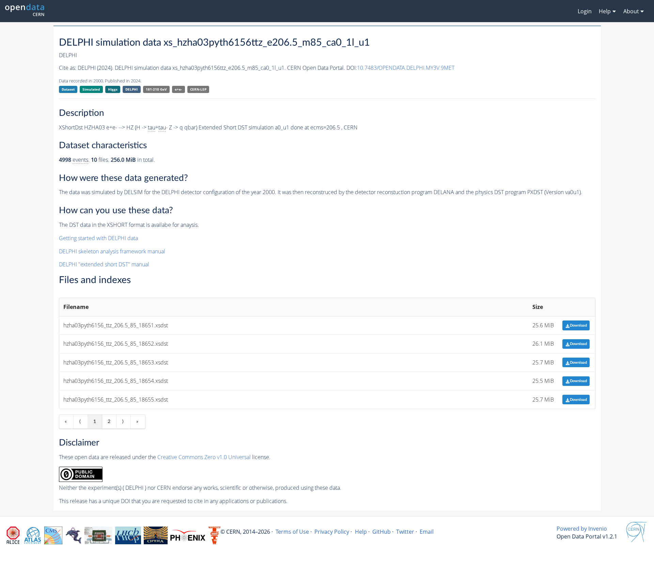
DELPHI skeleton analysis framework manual (112, 251)
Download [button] (578, 325)
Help (361, 531)
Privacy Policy (331, 531)
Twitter (405, 531)
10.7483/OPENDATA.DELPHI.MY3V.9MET (405, 68)
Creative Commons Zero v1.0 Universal (204, 457)
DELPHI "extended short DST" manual (104, 264)
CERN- (198, 89)
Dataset (68, 89)
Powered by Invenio (582, 528)
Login (585, 11)
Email (427, 531)
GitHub (381, 531)
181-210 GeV (156, 89)
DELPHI (131, 89)
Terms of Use (292, 531)
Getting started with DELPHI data (98, 238)
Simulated (91, 89)
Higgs (113, 89)
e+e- (178, 89)
